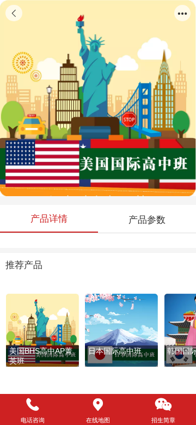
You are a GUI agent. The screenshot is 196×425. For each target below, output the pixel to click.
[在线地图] (98, 405)
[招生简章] (163, 405)
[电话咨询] (32, 405)
